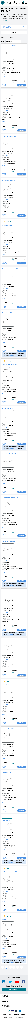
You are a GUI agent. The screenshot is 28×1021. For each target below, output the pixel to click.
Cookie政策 (16, 1014)
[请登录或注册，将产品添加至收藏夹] (24, 81)
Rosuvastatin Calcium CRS (10, 269)
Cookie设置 (23, 1014)
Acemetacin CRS (7, 312)
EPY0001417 (10, 935)
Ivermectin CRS (6, 820)
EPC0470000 (10, 700)
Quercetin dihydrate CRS (9, 364)
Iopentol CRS (6, 640)
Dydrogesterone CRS (8, 180)
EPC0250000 (10, 557)
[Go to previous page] (2, 967)
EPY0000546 (10, 240)
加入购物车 (21, 85)
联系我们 (11, 355)
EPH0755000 (10, 608)
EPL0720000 (10, 887)
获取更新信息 (13, 989)
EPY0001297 (10, 655)
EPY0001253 (10, 744)
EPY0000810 (10, 328)
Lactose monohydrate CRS (10, 497)
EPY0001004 (10, 195)
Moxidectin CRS (7, 772)
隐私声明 (11, 1014)
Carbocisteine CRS (7, 685)
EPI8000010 (10, 836)
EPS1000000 (10, 106)
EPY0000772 (10, 788)
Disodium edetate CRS (9, 136)
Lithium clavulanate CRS (9, 872)
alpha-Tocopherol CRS (9, 45)
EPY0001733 (10, 469)
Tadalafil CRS (6, 919)
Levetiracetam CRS (8, 728)
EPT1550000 (10, 61)
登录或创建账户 (7, 27)
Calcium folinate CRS (8, 541)
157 (18, 967)
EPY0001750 (10, 513)
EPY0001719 (10, 284)
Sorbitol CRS (6, 91)
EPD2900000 (10, 152)
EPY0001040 (10, 424)
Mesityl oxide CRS (7, 408)
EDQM (6, 65)
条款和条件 (5, 1014)
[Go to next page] (21, 967)
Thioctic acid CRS (7, 225)
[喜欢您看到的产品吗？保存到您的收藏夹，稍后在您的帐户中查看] (19, 3)
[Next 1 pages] (13, 967)
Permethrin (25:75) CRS (9, 453)
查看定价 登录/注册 (4, 85)
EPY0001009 (10, 380)
